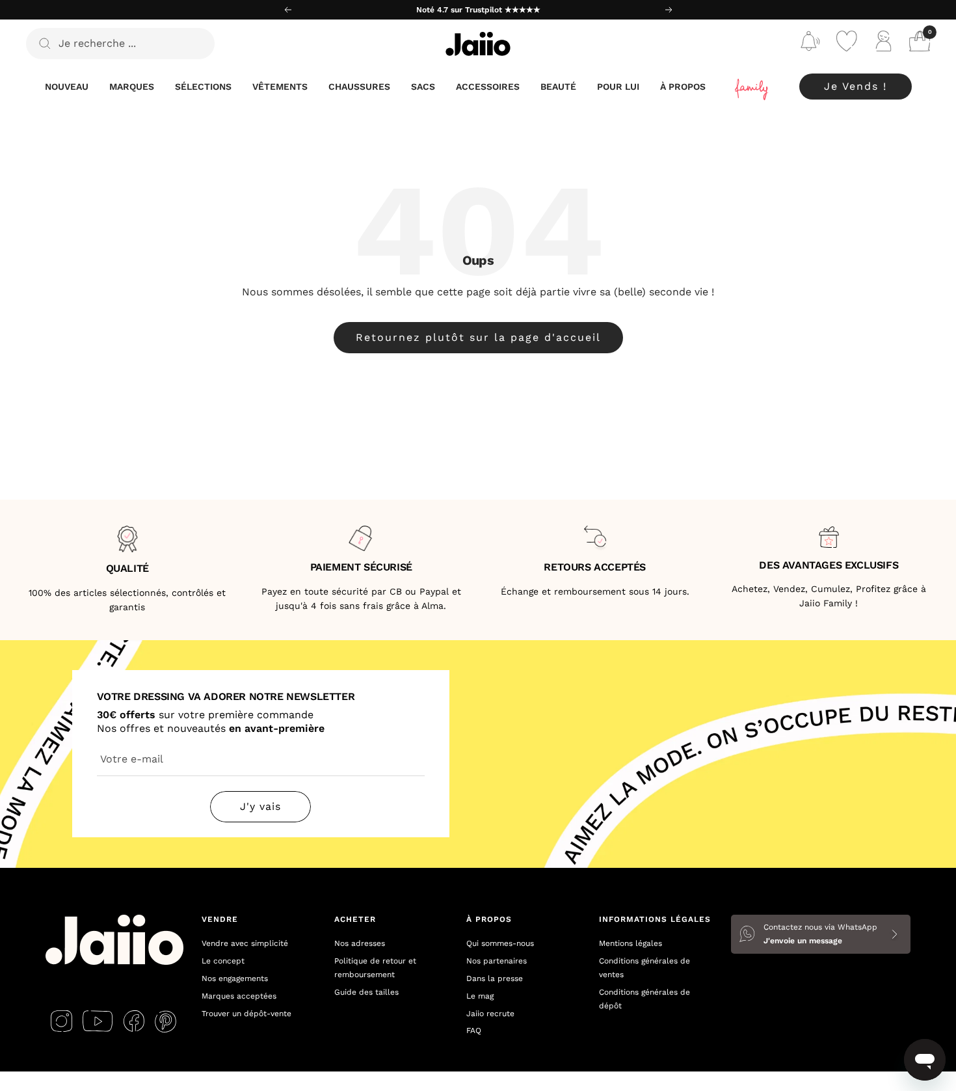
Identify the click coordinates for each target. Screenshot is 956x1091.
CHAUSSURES (359, 86)
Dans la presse (494, 978)
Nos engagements (235, 978)
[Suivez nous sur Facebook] (133, 1021)
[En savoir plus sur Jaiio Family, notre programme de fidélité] (752, 86)
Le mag (480, 996)
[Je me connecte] (883, 44)
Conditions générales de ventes (644, 967)
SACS (423, 86)
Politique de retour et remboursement (375, 967)
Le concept (223, 960)
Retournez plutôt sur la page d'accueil (478, 337)
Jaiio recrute (490, 1013)
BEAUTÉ (558, 86)
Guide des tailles (366, 992)
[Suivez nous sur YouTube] (98, 1021)
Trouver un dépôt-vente (246, 1013)
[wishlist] (846, 44)
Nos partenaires (496, 960)
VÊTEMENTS (280, 86)
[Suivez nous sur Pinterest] (165, 1021)
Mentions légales (630, 943)
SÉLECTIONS (203, 86)
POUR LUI (618, 86)
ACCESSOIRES (488, 86)
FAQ (473, 1030)
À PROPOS (683, 86)
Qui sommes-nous (500, 943)
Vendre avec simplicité (245, 943)
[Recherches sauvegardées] (810, 44)
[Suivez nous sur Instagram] (61, 1021)
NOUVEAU (66, 86)
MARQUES (131, 86)
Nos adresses (359, 943)
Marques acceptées (239, 996)
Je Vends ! (855, 86)
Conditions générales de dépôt (644, 999)
